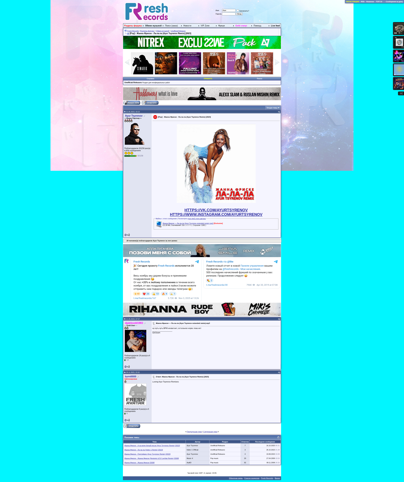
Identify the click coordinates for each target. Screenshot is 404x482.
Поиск (259, 79)
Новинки (370, 2)
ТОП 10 (379, 2)
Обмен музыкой (162, 31)
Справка (150, 79)
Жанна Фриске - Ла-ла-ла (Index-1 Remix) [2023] (143, 450)
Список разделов (251, 478)
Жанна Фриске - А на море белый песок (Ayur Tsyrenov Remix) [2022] (152, 445)
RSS (362, 2)
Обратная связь (236, 478)
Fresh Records (133, 31)
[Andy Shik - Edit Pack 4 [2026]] (238, 74)
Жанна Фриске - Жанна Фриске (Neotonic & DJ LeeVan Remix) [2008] (151, 458)
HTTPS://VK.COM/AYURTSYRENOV (216, 210)
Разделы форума (147, 31)
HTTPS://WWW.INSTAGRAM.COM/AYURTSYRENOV (216, 214)
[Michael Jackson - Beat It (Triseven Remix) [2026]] (166, 74)
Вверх (277, 478)
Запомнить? (244, 11)
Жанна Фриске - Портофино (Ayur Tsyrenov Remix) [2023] (147, 454)
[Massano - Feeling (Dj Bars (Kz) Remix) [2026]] (214, 74)
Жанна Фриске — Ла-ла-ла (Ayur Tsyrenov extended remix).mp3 (188, 223)
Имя (217, 10)
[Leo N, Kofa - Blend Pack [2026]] (262, 74)
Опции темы (272, 108)
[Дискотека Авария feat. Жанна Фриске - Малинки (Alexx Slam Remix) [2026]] (190, 74)
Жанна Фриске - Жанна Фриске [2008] (139, 463)
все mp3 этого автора (197, 219)
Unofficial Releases (178, 31)
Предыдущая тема (194, 432)
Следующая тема (210, 432)
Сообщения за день (394, 2)
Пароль (219, 14)
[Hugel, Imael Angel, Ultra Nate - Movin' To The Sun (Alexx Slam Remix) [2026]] (142, 74)
